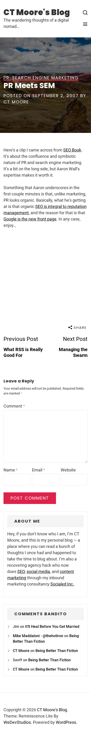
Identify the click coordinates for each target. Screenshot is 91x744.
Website (68, 469)
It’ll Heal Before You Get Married (52, 626)
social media (38, 571)
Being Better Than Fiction (56, 651)
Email (38, 469)
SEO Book (72, 150)
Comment (14, 406)
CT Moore (16, 102)
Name (11, 469)
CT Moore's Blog (37, 12)
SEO (21, 571)
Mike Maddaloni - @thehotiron (38, 636)
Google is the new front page (30, 219)
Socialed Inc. (62, 584)
